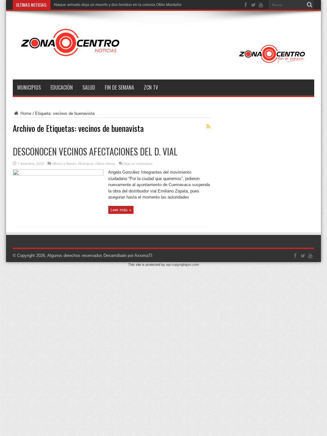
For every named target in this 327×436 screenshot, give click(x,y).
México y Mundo (64, 163)
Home (25, 113)
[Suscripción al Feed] (208, 126)
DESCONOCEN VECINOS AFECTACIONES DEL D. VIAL (95, 151)
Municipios (29, 87)
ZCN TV (151, 87)
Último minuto (105, 163)
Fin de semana (119, 87)
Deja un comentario (138, 163)
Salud (88, 87)
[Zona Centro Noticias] (163, 63)
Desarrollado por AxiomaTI (127, 255)
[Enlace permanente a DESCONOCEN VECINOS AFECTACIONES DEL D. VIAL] (58, 174)
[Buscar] (309, 5)
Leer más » (120, 209)
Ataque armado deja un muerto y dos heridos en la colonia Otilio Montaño (117, 5)
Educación (61, 87)
